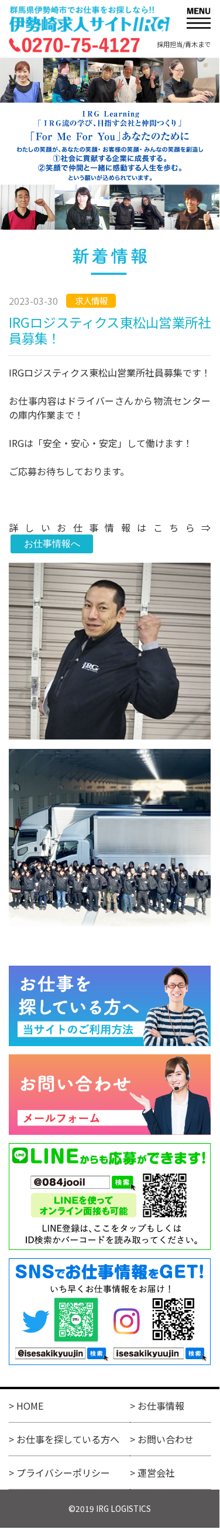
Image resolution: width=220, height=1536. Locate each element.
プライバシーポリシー (63, 1473)
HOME (29, 1406)
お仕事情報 (161, 1406)
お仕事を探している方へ (67, 1439)
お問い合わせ (166, 1439)
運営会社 (156, 1473)
